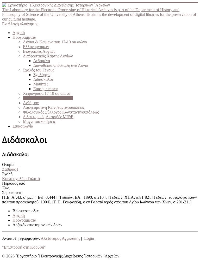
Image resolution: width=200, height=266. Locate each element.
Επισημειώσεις (45, 89)
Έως (5, 188)
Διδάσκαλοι (43, 79)
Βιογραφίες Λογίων (39, 51)
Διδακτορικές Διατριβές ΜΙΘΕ (48, 117)
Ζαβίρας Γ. (11, 169)
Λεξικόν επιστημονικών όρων (48, 98)
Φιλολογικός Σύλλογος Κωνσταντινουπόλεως (61, 112)
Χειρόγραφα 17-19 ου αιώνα (46, 93)
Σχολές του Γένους (38, 70)
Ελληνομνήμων (36, 46)
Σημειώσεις (11, 192)
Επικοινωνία (22, 126)
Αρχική (18, 32)
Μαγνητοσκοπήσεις (39, 121)
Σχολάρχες (42, 74)
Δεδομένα (41, 60)
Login (89, 238)
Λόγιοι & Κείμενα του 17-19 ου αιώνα (55, 42)
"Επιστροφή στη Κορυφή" (24, 247)
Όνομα (8, 164)
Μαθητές (40, 84)
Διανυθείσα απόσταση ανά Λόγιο (60, 65)
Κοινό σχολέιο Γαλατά (21, 178)
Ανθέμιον (31, 103)
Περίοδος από (13, 183)
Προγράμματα (24, 37)
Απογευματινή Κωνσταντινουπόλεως (53, 107)
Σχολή (7, 174)
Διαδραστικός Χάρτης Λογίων (48, 56)
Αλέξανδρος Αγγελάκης (60, 238)
